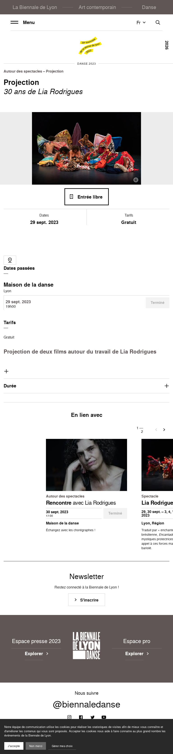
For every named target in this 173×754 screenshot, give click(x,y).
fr (139, 22)
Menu (29, 22)
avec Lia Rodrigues (81, 502)
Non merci (35, 746)
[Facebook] (80, 717)
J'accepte (14, 746)
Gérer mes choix (62, 746)
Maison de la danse (28, 284)
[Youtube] (103, 717)
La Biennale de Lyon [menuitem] (35, 7)
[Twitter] (92, 717)
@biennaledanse (86, 704)
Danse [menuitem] (149, 7)
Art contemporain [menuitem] (97, 7)
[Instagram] (69, 717)
